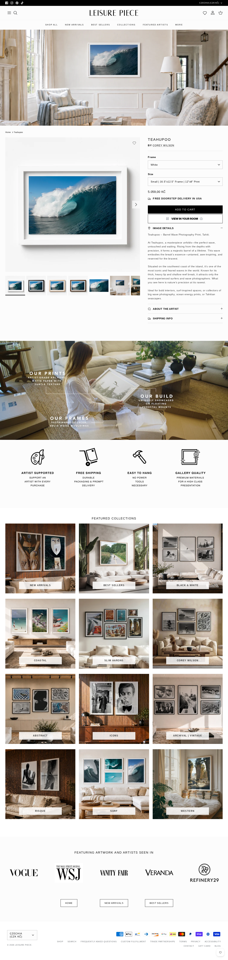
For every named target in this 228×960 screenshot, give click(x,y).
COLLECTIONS (126, 25)
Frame (152, 157)
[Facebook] (6, 3)
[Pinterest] (17, 3)
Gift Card (204, 946)
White (154, 164)
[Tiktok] (22, 3)
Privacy (195, 941)
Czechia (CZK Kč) (209, 3)
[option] (72, 204)
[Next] (136, 204)
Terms (183, 941)
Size (150, 174)
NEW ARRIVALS (74, 25)
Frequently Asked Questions (99, 941)
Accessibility (213, 941)
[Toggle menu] (9, 13)
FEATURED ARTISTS (155, 25)
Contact (189, 946)
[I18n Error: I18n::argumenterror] (185, 218)
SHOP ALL (51, 25)
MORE (179, 25)
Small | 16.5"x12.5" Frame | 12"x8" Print (175, 181)
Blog (218, 946)
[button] (134, 143)
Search (72, 941)
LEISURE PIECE (23, 945)
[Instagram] (12, 3)
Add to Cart (185, 209)
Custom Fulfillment (133, 941)
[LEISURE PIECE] (114, 13)
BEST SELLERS (100, 25)
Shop (60, 941)
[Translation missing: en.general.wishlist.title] (205, 13)
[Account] (213, 13)
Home (8, 132)
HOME (69, 903)
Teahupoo (18, 132)
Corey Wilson (163, 145)
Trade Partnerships (162, 941)
